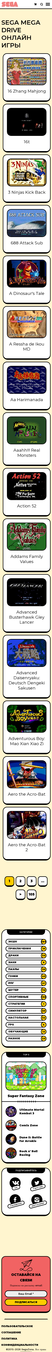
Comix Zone (28, 1125)
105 (32, 894)
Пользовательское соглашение (17, 1329)
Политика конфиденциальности (19, 1341)
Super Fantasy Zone (26, 1096)
